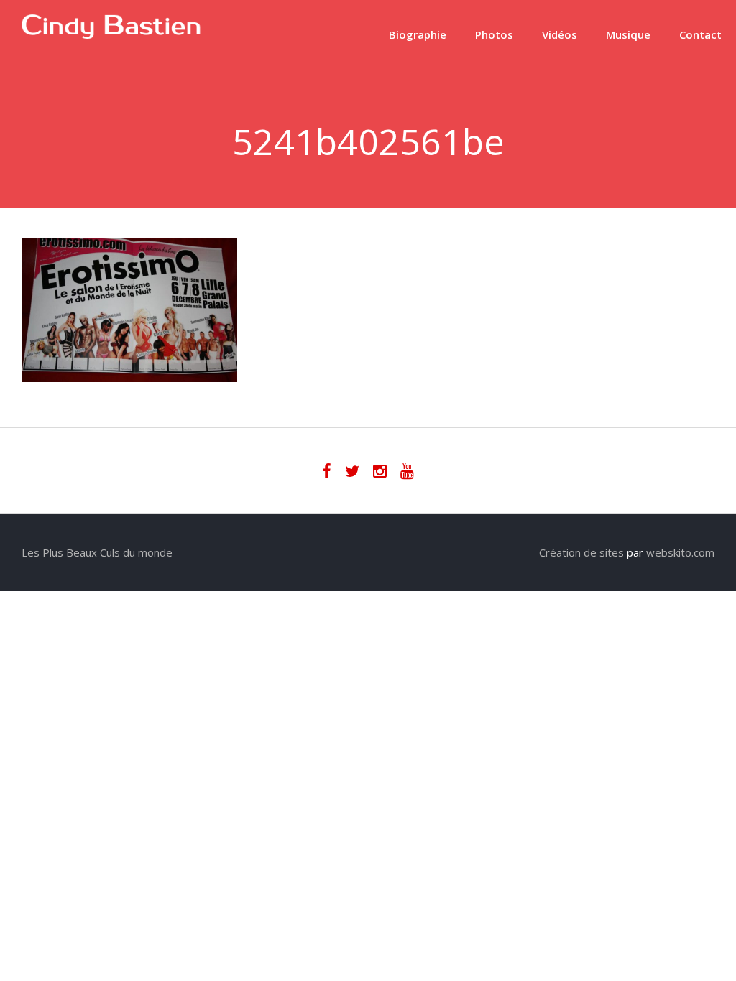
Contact (700, 34)
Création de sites (581, 552)
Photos (494, 34)
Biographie (417, 34)
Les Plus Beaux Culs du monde (97, 552)
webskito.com (680, 552)
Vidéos (559, 34)
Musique (628, 34)
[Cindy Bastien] (111, 35)
